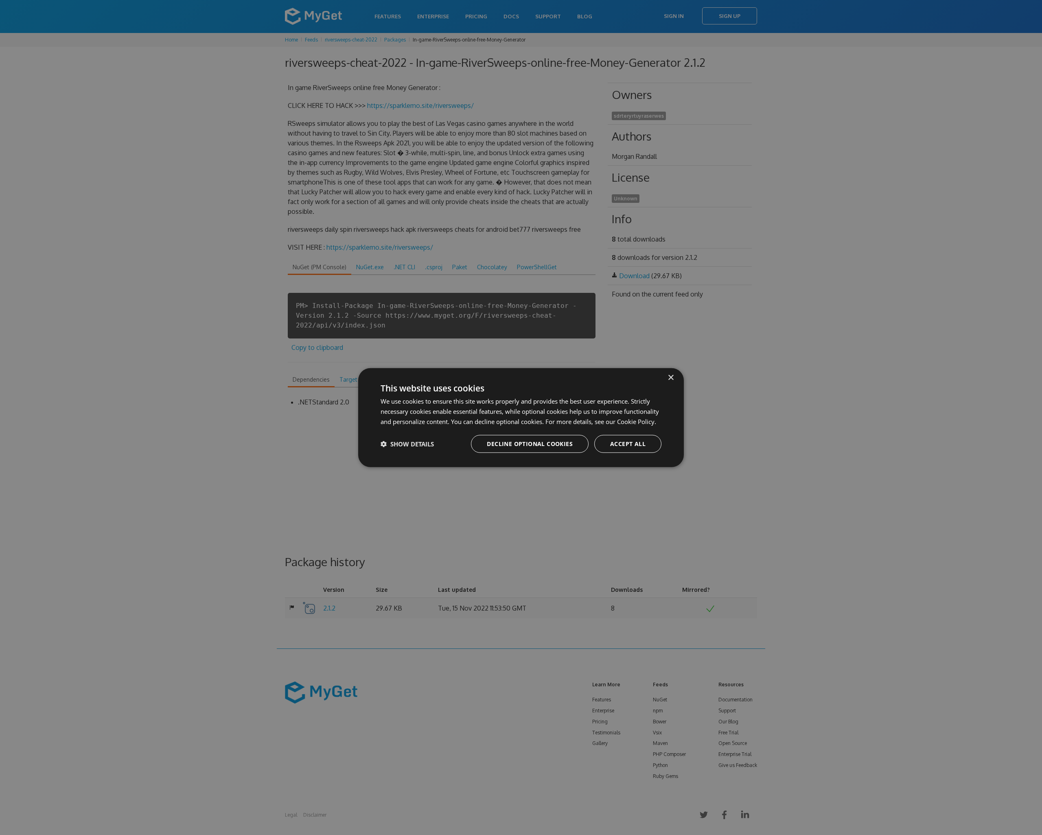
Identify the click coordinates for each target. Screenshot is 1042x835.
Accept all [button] (628, 443)
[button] (407, 443)
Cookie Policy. (636, 422)
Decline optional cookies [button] (530, 443)
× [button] (671, 378)
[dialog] (521, 417)
